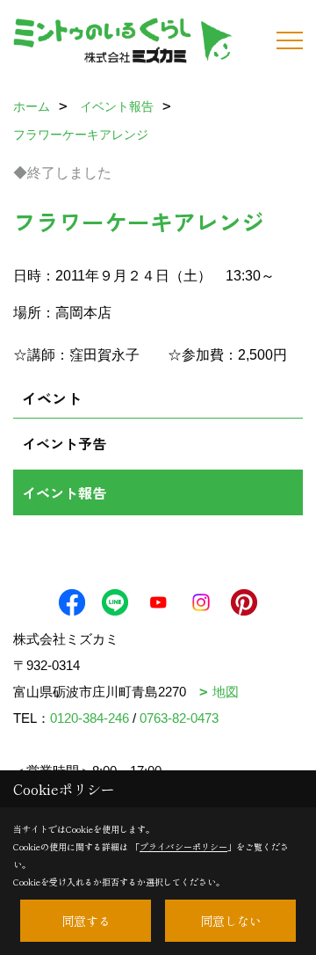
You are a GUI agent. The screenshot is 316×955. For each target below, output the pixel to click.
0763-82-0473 (179, 718)
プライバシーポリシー (183, 846)
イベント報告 (64, 492)
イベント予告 (64, 443)
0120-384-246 (89, 718)
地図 (225, 691)
